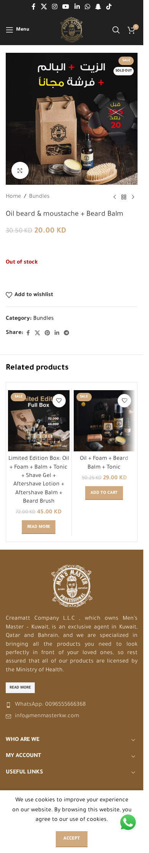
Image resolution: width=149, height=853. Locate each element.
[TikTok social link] (109, 7)
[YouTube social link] (66, 7)
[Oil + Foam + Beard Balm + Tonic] (104, 421)
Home (13, 197)
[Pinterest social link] (47, 333)
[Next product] (133, 197)
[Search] (116, 29)
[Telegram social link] (66, 333)
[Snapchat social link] (98, 7)
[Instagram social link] (54, 7)
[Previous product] (114, 197)
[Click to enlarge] (20, 170)
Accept (71, 839)
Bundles (39, 197)
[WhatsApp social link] (87, 7)
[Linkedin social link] (77, 7)
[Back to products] (123, 197)
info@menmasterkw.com (47, 716)
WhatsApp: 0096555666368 (50, 705)
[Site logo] (71, 31)
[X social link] (43, 7)
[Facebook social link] (33, 7)
